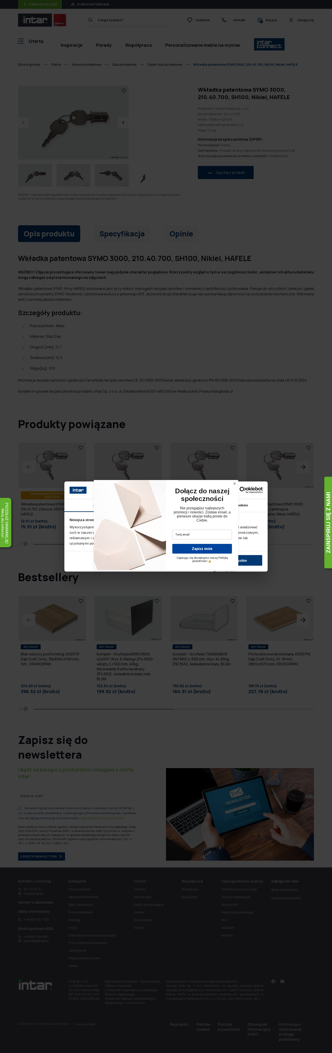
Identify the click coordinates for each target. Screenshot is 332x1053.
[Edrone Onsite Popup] (166, 526)
